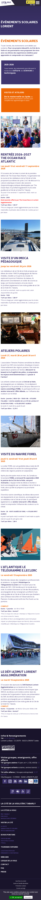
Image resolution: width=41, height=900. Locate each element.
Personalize (28, 897)
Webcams (5, 857)
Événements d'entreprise (9, 853)
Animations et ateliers (9, 828)
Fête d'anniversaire (8, 831)
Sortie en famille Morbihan (20, 883)
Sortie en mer (5, 838)
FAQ (2, 868)
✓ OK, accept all (16, 897)
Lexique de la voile (9, 861)
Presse (3, 872)
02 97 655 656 (9, 738)
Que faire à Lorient (21, 881)
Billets (31, 2)
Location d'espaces (8, 851)
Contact (5, 864)
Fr (31, 5)
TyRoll (3, 843)
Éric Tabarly (5, 814)
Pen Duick (4, 816)
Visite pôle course (7, 841)
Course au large (20, 888)
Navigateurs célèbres (8, 818)
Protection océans (21, 886)
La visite (4, 826)
